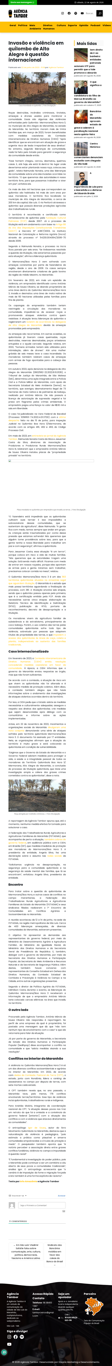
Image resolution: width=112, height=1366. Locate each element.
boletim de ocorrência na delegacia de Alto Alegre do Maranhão (37, 323)
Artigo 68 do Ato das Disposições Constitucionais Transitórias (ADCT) (37, 228)
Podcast (95, 25)
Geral (13, 25)
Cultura (61, 25)
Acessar (61, 1195)
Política (22, 25)
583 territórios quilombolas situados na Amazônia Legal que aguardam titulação (37, 580)
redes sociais (54, 855)
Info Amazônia (28, 1181)
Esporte (72, 25)
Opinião (83, 25)
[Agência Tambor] (17, 13)
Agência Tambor (56, 67)
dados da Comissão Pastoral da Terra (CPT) (38, 1075)
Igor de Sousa (37, 1127)
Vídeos (107, 25)
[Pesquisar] (99, 13)
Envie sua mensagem (21, 2)
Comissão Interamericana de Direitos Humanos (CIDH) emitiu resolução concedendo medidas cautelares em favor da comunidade (37, 663)
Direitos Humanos (48, 27)
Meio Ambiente (35, 27)
